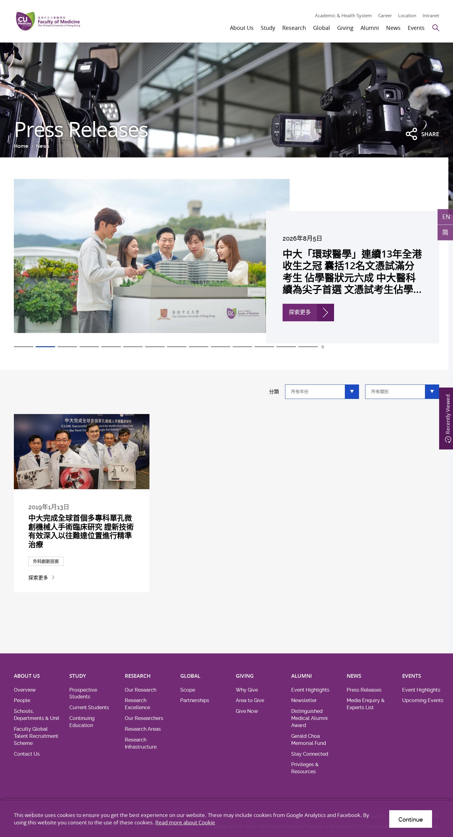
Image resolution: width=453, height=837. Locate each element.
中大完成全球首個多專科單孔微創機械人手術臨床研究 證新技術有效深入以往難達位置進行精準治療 (81, 531)
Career (385, 15)
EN (446, 217)
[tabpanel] (226, 261)
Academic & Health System (343, 15)
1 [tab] (23, 346)
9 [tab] (198, 346)
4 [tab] (89, 346)
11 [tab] (242, 346)
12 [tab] (264, 346)
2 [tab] (45, 346)
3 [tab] (67, 346)
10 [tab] (220, 346)
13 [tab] (286, 346)
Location (407, 15)
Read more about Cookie (185, 822)
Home (21, 146)
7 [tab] (155, 346)
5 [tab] (111, 346)
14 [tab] (308, 346)
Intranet (430, 15)
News (42, 146)
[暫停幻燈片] (323, 346)
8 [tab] (176, 346)
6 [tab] (133, 346)
